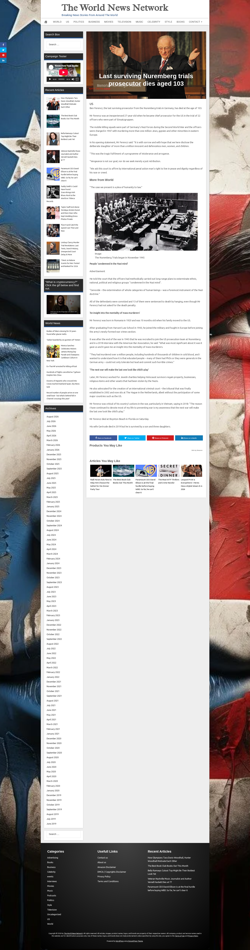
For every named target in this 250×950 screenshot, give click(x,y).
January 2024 (53, 563)
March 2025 (52, 497)
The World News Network (115, 7)
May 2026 (51, 431)
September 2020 (54, 753)
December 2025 (54, 454)
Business (94, 21)
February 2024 (53, 558)
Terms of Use (180, 936)
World (57, 21)
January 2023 (53, 620)
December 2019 (54, 795)
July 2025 (51, 478)
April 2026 (51, 435)
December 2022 (54, 625)
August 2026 (53, 416)
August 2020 (53, 757)
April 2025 (51, 492)
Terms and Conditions (108, 881)
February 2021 (53, 729)
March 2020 (52, 781)
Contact (194, 21)
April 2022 (51, 663)
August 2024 (53, 530)
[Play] (50, 79)
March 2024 (52, 554)
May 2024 (51, 544)
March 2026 (52, 440)
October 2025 (53, 464)
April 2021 (51, 719)
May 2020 (51, 771)
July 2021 (51, 705)
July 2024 (51, 535)
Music (139, 21)
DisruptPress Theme (135, 941)
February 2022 (53, 672)
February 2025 (53, 502)
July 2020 (51, 762)
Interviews (52, 881)
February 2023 (53, 615)
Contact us (103, 857)
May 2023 (51, 601)
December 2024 (54, 511)
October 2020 (53, 748)
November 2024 (54, 516)
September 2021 (54, 696)
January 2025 (53, 506)
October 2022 (53, 634)
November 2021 (54, 686)
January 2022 (53, 677)
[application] (63, 72)
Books (181, 21)
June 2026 (51, 426)
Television (124, 21)
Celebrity (154, 21)
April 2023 (51, 606)
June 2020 (51, 767)
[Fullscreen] (77, 79)
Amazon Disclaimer (107, 867)
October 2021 (53, 691)
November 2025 (54, 459)
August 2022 (53, 644)
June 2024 (51, 539)
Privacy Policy (104, 876)
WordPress (120, 941)
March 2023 (52, 610)
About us (102, 862)
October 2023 (53, 577)
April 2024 (51, 549)
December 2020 (54, 738)
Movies (108, 21)
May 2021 (51, 715)
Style (168, 21)
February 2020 (53, 786)
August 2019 (53, 814)
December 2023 (54, 568)
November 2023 (54, 573)
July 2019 (51, 819)
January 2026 (53, 450)
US (67, 21)
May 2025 (51, 487)
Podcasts (51, 895)
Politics (78, 21)
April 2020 (51, 776)
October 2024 (53, 521)
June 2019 (51, 824)
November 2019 (54, 800)
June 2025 (51, 483)
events (50, 876)
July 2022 (51, 648)
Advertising (52, 857)
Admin (107, 88)
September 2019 (54, 809)
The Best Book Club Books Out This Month (168, 866)
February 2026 (53, 445)
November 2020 (54, 743)
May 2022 (51, 658)
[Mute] (73, 79)
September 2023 (54, 582)
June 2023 (51, 596)
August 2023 (53, 587)
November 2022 (54, 629)
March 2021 (52, 724)
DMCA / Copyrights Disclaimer (112, 872)
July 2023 (51, 592)
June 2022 (51, 653)
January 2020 (53, 790)
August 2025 (53, 473)
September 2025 (54, 468)
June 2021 (51, 710)
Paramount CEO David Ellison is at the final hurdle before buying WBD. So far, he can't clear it (145, 486)
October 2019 (53, 805)
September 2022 (54, 639)
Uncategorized (54, 914)
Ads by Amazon (197, 450)
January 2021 (53, 734)
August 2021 (53, 700)
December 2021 (54, 682)
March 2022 (52, 667)
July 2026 (51, 421)
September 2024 (54, 525)
